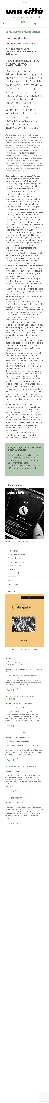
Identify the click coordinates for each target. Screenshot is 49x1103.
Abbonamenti (21, 460)
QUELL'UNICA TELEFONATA (18, 732)
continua (35, 437)
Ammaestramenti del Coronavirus (20, 766)
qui (9, 458)
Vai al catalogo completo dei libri (20, 649)
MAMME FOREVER (13, 798)
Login (25, 3)
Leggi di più (11, 689)
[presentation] (3, 620)
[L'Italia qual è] (24, 620)
